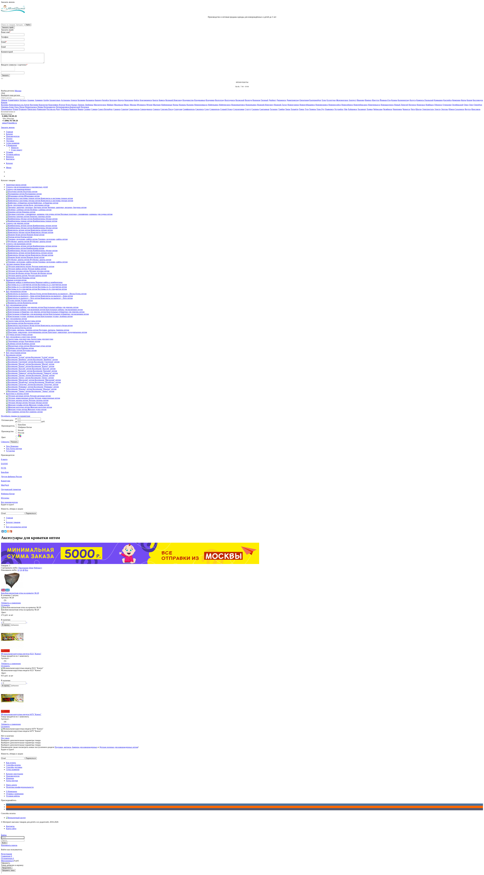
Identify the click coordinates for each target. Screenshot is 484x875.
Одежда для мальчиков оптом (18, 244)
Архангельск (54, 100)
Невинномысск (200, 105)
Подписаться (31, 513)
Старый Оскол (226, 109)
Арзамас (30, 100)
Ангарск (23, 100)
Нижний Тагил (280, 105)
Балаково (81, 100)
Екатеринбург (315, 100)
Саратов (124, 109)
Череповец (397, 109)
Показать (14, 442)
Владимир (210, 100)
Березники (128, 100)
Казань (394, 100)
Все (26, 570)
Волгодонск (230, 100)
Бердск (121, 100)
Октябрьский (457, 105)
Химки (370, 109)
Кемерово (456, 100)
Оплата (9, 138)
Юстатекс (5, 498)
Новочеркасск (374, 105)
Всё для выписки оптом (16, 291)
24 (21, 570)
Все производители (9, 502)
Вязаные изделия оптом (16, 280)
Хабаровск (352, 109)
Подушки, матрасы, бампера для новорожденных (76, 747)
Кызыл (74, 105)
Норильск (421, 105)
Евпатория (304, 100)
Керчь (463, 100)
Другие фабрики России (11, 476)
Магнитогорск (100, 105)
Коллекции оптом (13, 355)
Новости (15, 148)
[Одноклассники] (8, 531)
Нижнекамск (250, 105)
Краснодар (43, 105)
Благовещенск (146, 100)
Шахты (418, 109)
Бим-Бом (22, 425)
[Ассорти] (19, 436)
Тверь (287, 109)
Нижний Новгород (265, 105)
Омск (466, 105)
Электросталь (428, 109)
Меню (8, 167)
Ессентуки (331, 100)
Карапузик (5, 481)
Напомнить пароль (9, 845)
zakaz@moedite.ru (9, 123)
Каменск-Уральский (425, 100)
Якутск (468, 109)
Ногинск (412, 105)
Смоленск (199, 109)
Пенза (21, 107)
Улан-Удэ (320, 109)
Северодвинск (146, 109)
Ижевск (368, 100)
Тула (307, 109)
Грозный (264, 100)
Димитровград (292, 100)
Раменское (41, 109)
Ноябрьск (430, 105)
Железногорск (342, 100)
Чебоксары (378, 109)
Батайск (105, 100)
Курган (62, 105)
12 (18, 570)
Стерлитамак (238, 109)
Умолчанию (23, 568)
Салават (87, 109)
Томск (301, 109)
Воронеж (256, 100)
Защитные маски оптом (16, 185)
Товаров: (5, 565)
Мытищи (157, 105)
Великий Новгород (173, 100)
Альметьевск (13, 100)
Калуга (413, 100)
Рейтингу (38, 568)
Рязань (80, 109)
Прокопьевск (6, 109)
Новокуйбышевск (307, 105)
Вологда (248, 100)
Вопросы (10, 157)
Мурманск (141, 105)
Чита (413, 109)
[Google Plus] (11, 531)
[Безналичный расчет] (16, 818)
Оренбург (478, 105)
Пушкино (23, 109)
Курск (68, 105)
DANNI (4, 464)
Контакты (10, 159)
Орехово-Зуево (7, 107)
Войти (4, 843)
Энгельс (444, 109)
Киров (469, 100)
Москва (18, 91)
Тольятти (294, 109)
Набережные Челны (169, 105)
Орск (16, 107)
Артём (46, 100)
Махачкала (118, 105)
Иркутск (375, 100)
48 (23, 570)
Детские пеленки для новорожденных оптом (118, 747)
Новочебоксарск (360, 105)
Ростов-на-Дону (53, 109)
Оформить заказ (8, 870)
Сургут (248, 109)
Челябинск (387, 109)
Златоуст (352, 100)
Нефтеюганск (225, 105)
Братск (155, 100)
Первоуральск (31, 107)
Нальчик (190, 105)
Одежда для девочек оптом (17, 223)
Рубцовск (65, 109)
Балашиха (90, 100)
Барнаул (98, 100)
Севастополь (134, 109)
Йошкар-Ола (385, 100)
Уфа (345, 109)
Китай (21, 430)
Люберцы (89, 105)
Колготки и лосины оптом (17, 393)
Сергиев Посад (166, 109)
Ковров (4, 102)
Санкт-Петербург (105, 109)
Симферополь (189, 109)
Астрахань (65, 100)
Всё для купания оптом (16, 353)
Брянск (162, 100)
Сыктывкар (264, 109)
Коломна (5, 105)
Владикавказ (199, 100)
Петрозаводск (49, 107)
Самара (94, 109)
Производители (13, 136)
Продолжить (6, 868)
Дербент (272, 100)
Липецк (81, 105)
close (3, 93)
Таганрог (274, 109)
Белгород (113, 100)
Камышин (438, 100)
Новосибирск (347, 105)
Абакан (4, 100)
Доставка (10, 141)
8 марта (4, 459)
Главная (9, 132)
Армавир (39, 100)
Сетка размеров (12, 143)
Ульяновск (329, 109)
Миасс (126, 105)
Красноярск (53, 105)
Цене (31, 568)
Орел (471, 105)
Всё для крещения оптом (16, 305)
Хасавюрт (362, 109)
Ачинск (73, 100)
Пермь (40, 107)
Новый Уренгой (401, 105)
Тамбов (281, 109)
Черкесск (406, 109)
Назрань (182, 105)
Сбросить (5, 442)
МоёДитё (5, 485)
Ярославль (475, 109)
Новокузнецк (293, 105)
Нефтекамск (213, 105)
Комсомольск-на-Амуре (19, 105)
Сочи (206, 109)
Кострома (34, 105)
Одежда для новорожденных (18, 189)
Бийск (136, 100)
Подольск (85, 107)
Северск (156, 109)
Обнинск (438, 105)
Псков (15, 109)
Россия (21, 433)
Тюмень (312, 109)
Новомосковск (321, 105)
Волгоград (219, 100)
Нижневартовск (238, 105)
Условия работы (13, 154)
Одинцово (447, 105)
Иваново (360, 100)
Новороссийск (334, 105)
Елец (324, 100)
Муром (149, 105)
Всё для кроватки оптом (16, 319)
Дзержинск (281, 100)
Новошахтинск (387, 105)
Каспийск (447, 100)
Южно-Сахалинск (456, 109)
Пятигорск (32, 109)
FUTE (3, 468)
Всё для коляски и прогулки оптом (21, 337)
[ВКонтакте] (3, 531)
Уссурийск (338, 109)
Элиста (437, 109)
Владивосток (188, 100)
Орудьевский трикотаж (11, 489)
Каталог (9, 134)
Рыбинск (73, 109)
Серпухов (178, 109)
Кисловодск (478, 100)
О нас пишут (16, 150)
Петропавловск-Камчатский (68, 107)
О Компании (11, 145)
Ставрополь (214, 109)
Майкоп (110, 105)
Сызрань (255, 109)
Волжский (239, 100)
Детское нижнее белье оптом (18, 264)
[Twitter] (5, 531)
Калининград (403, 100)
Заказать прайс (8, 27)
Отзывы (9, 152)
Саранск (116, 109)
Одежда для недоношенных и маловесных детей (27, 187)
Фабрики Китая (25, 427)
